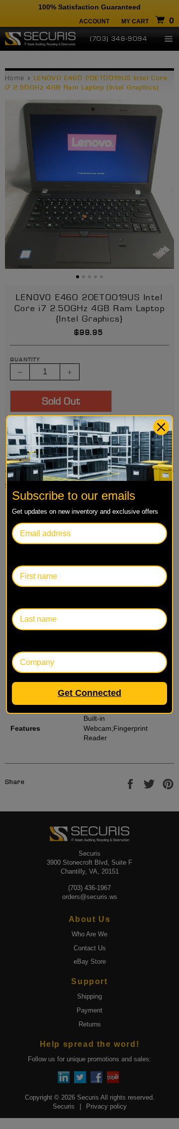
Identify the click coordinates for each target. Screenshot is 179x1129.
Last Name (31, 597)
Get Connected (89, 693)
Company (29, 641)
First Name (31, 555)
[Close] (161, 427)
